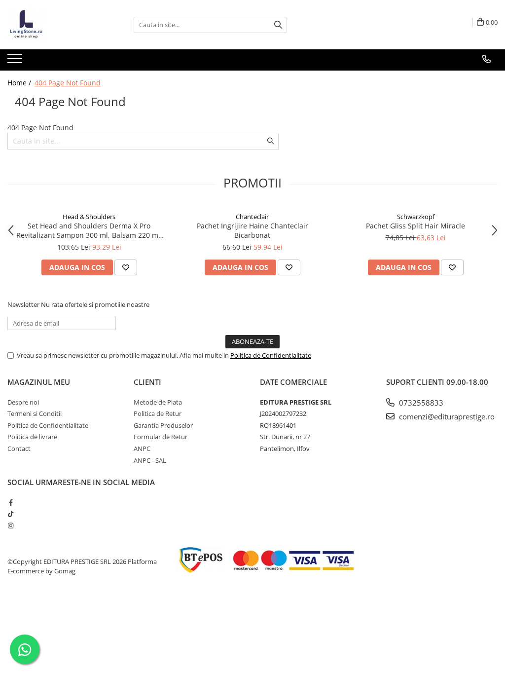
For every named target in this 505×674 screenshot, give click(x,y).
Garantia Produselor (163, 425)
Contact (19, 448)
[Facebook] (10, 502)
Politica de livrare (32, 436)
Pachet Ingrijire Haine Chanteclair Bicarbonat (252, 230)
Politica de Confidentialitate (270, 355)
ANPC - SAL (150, 460)
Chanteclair (252, 216)
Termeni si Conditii (34, 413)
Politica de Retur (157, 413)
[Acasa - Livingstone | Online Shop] (56, 24)
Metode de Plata (158, 402)
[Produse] (16, 61)
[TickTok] (10, 513)
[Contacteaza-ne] (486, 59)
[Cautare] (278, 25)
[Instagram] (10, 525)
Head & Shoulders (89, 216)
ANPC (142, 448)
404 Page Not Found (68, 82)
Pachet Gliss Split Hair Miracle (415, 225)
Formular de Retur (160, 436)
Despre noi (23, 402)
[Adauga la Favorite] (125, 267)
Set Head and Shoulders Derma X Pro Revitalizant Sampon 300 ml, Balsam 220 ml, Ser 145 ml (89, 230)
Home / (20, 82)
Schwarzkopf (415, 216)
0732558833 (420, 403)
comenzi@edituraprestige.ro (446, 416)
